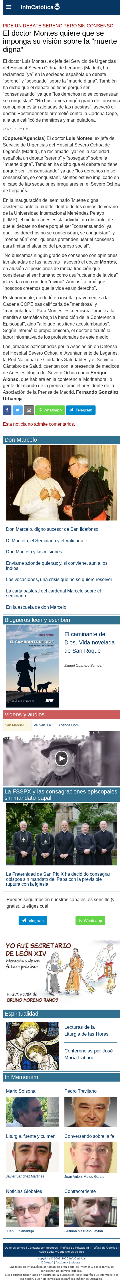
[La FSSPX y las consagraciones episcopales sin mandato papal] (61, 834)
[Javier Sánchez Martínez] (32, 1157)
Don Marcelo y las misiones (34, 551)
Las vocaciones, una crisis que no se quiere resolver (59, 579)
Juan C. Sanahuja (20, 1231)
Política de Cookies (104, 1247)
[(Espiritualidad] (32, 1044)
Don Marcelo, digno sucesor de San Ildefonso (52, 529)
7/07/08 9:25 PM (15, 129)
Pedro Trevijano (80, 1091)
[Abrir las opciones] (9, 7)
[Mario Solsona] (32, 1112)
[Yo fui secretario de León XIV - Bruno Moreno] (61, 972)
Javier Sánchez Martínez (25, 1176)
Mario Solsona (20, 1091)
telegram (76, 1262)
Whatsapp (52, 410)
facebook (62, 1262)
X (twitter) (47, 1262)
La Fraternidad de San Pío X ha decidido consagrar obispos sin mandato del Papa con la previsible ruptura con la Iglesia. (58, 879)
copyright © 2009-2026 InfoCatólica (61, 1258)
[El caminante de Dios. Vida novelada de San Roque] (32, 666)
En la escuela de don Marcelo (36, 607)
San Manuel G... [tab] (17, 725)
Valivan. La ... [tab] (44, 725)
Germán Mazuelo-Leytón (83, 1231)
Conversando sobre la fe (89, 1136)
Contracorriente (80, 1191)
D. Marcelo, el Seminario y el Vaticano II (46, 540)
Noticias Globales (24, 1191)
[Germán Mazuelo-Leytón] (90, 1212)
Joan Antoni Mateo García (84, 1177)
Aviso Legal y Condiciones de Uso (61, 1251)
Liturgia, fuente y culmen (30, 1136)
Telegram (82, 410)
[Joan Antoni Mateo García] (90, 1157)
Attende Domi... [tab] (70, 725)
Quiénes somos (15, 1247)
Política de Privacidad (74, 1247)
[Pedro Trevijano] (90, 1112)
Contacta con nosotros (43, 1247)
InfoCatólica (37, 7)
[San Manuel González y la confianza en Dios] (61, 758)
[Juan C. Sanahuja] (32, 1212)
